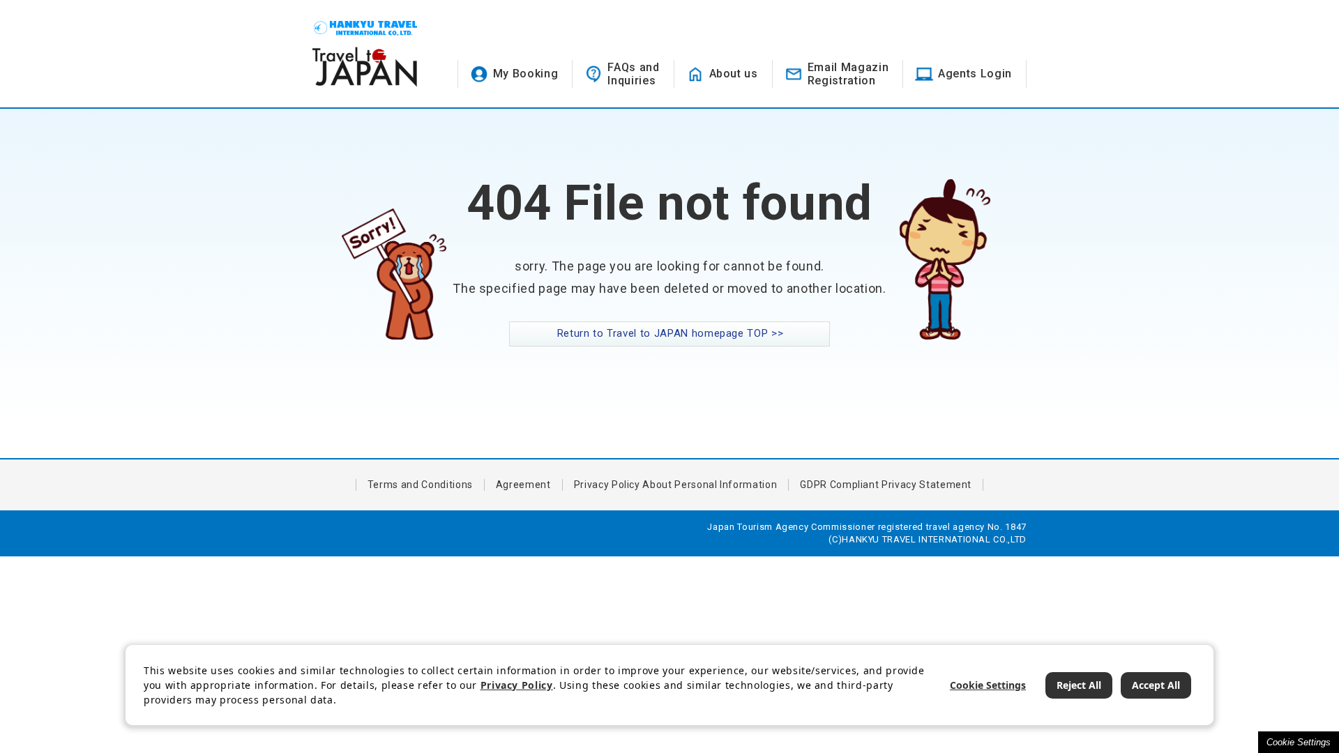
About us (733, 73)
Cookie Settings (1298, 742)
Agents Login (975, 73)
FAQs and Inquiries (633, 74)
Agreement (523, 484)
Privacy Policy (517, 685)
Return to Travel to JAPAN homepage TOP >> (670, 333)
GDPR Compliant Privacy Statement (885, 484)
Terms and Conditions (420, 484)
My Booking (526, 73)
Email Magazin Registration (848, 74)
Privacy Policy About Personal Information (676, 484)
